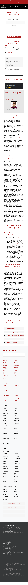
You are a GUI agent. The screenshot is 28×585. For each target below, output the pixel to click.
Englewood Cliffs (6, 388)
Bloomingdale (16, 365)
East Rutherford (6, 383)
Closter (4, 377)
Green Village (5, 398)
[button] (14, 328)
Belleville (16, 362)
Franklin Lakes (6, 395)
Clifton (15, 375)
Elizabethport (16, 385)
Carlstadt (5, 372)
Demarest (16, 378)
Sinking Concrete (7, 554)
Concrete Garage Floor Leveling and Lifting (13, 552)
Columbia (16, 377)
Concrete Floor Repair (8, 547)
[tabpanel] (14, 429)
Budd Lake (16, 368)
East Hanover (5, 382)
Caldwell (15, 370)
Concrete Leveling (7, 549)
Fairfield (15, 390)
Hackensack (16, 398)
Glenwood (5, 397)
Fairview (4, 392)
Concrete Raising (7, 548)
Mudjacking (6, 543)
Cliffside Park (5, 375)
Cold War (11, 245)
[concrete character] (3, 5)
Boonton (16, 367)
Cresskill (4, 378)
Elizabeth (5, 385)
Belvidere (5, 363)
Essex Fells (16, 388)
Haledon (15, 400)
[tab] (14, 355)
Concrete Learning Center (9, 531)
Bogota (4, 367)
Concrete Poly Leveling (8, 551)
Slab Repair (6, 553)
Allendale (5, 359)
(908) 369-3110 (14, 530)
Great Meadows (17, 397)
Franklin (15, 393)
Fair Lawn (5, 390)
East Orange (16, 382)
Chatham (5, 373)
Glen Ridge (16, 395)
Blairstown (5, 365)
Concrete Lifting (7, 542)
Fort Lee (4, 393)
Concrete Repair (7, 541)
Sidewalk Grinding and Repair (10, 546)
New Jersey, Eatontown (12, 138)
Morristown (5, 436)
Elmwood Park (6, 387)
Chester (15, 373)
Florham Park (16, 392)
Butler (4, 370)
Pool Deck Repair (7, 544)
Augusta (15, 360)
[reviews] (14, 83)
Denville (4, 380)
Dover (15, 380)
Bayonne (4, 362)
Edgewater (16, 383)
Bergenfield (16, 363)
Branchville (5, 368)
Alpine (15, 359)
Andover (4, 360)
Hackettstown (6, 400)
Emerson (16, 387)
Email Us (10, 52)
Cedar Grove (16, 372)
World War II (18, 244)
